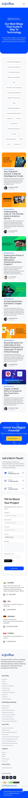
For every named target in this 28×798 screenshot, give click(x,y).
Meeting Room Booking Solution (10, 743)
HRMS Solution (5, 730)
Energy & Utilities (6, 690)
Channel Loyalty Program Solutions (10, 736)
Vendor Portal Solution (7, 745)
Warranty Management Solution (10, 739)
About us (4, 752)
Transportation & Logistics (8, 692)
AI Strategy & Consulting (8, 719)
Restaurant (5, 683)
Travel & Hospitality (6, 699)
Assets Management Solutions (9, 732)
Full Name (6, 512)
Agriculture (4, 694)
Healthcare (4, 697)
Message (6, 541)
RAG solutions (5, 708)
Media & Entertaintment (8, 686)
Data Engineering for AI (7, 716)
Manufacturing (5, 688)
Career (3, 756)
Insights (4, 754)
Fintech (4, 681)
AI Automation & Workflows (8, 714)
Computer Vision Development (9, 721)
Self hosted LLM (6, 706)
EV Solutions (5, 734)
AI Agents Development (7, 712)
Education (4, 679)
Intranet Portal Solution (7, 728)
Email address (7, 519)
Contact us (4, 761)
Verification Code (8, 553)
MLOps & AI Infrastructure (8, 710)
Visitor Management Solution (9, 741)
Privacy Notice (8, 795)
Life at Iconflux (5, 759)
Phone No (6, 526)
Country (6, 534)
